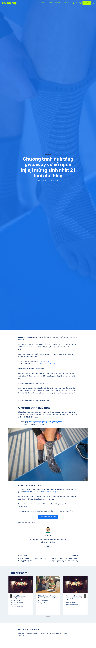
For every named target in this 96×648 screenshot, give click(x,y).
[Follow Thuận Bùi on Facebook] (48, 546)
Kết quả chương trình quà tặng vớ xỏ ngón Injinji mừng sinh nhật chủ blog (65, 558)
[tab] (46, 616)
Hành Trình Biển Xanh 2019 (45, 364)
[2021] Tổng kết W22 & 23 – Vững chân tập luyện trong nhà (32, 558)
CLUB (27, 492)
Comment (22, 635)
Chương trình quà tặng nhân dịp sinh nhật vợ (19, 597)
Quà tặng (48, 154)
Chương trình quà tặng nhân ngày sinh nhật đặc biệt (74, 598)
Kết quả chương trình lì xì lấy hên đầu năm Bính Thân (48, 597)
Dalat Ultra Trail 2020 (43, 361)
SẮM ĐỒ (86, 3)
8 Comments (14, 604)
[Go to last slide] (11, 596)
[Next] (85, 596)
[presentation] (20, 584)
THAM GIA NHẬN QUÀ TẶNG (48, 516)
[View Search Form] (93, 3)
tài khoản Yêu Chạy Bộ (50, 492)
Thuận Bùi (48, 535)
